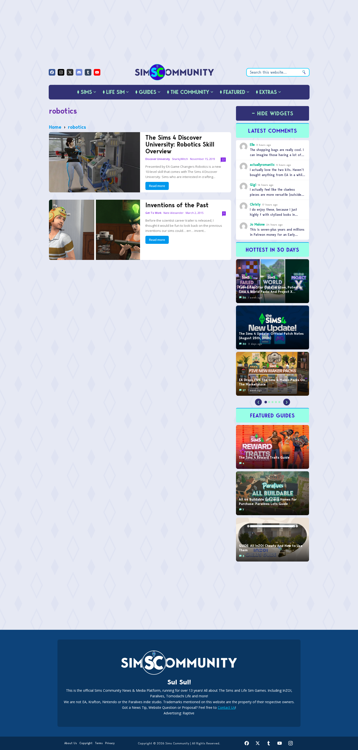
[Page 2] (269, 402)
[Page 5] (279, 402)
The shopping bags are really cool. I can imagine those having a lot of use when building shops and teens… (277, 155)
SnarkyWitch (180, 159)
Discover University (157, 159)
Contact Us (226, 707)
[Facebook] (52, 72)
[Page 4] (276, 402)
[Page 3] (272, 402)
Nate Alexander (173, 212)
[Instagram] (61, 72)
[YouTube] (97, 72)
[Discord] (79, 72)
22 (223, 159)
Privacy (110, 743)
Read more (157, 186)
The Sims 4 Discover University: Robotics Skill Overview (179, 144)
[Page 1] (265, 402)
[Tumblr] (88, 72)
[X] (70, 72)
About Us (70, 743)
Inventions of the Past (176, 205)
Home (55, 127)
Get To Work (153, 213)
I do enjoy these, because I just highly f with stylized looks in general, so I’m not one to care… (275, 214)
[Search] (304, 72)
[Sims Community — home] (174, 72)
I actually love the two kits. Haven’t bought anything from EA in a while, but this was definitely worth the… (277, 175)
